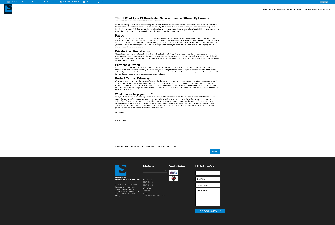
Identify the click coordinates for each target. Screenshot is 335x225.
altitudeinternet (147, 21)
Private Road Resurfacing (132, 51)
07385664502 (148, 190)
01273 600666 (67, 2)
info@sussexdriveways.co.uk (94, 2)
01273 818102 (76, 2)
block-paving (153, 42)
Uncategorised (134, 21)
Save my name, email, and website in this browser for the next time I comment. (147, 146)
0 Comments (159, 21)
